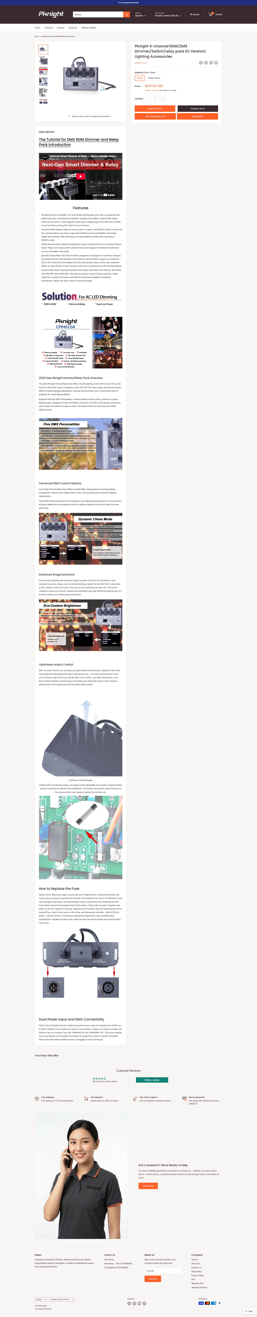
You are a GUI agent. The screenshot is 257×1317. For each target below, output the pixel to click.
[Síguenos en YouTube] (139, 1303)
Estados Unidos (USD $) (60, 1299)
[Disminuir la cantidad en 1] (148, 99)
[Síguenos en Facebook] (129, 1303)
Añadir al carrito (154, 108)
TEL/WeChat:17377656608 (116, 1267)
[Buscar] (126, 14)
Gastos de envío (152, 90)
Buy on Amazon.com (155, 116)
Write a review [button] (152, 1080)
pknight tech (141, 63)
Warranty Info (197, 1283)
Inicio (37, 36)
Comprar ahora (198, 108)
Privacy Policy (197, 1275)
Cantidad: (139, 98)
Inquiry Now (197, 116)
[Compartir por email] (216, 63)
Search (194, 1259)
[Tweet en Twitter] (211, 63)
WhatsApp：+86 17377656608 (118, 1263)
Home (37, 28)
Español (39, 1299)
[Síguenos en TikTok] (144, 1303)
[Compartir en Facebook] (201, 63)
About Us (73, 28)
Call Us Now (148, 1186)
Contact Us (196, 1267)
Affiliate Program (89, 28)
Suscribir (153, 1279)
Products (48, 28)
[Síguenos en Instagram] (134, 1303)
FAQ (193, 1279)
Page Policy (196, 1271)
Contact (60, 28)
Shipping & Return (199, 1287)
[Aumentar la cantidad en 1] (162, 99)
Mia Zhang (109, 1259)
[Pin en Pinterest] (206, 63)
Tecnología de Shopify (43, 1309)
